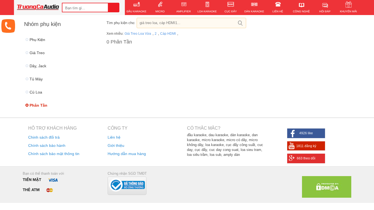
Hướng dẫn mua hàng (127, 153)
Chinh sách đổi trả (44, 137)
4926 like (306, 133)
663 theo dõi (306, 158)
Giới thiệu (116, 145)
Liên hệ (114, 137)
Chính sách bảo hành (46, 145)
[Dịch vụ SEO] (326, 196)
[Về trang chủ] (38, 8)
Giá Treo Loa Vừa (138, 34)
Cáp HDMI (168, 34)
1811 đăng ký (306, 146)
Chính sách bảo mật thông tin (53, 153)
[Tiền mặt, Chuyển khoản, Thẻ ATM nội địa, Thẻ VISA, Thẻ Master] (42, 184)
